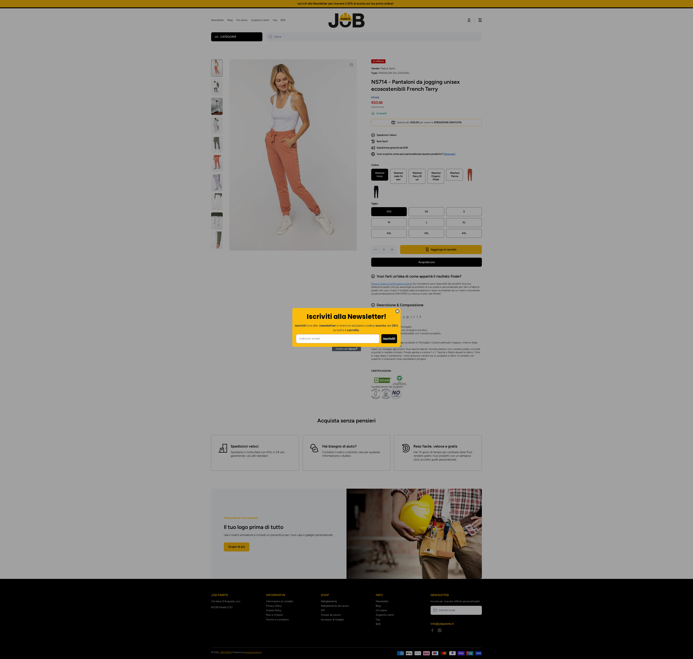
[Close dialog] (397, 311)
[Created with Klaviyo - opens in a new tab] (346, 349)
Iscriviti (389, 338)
